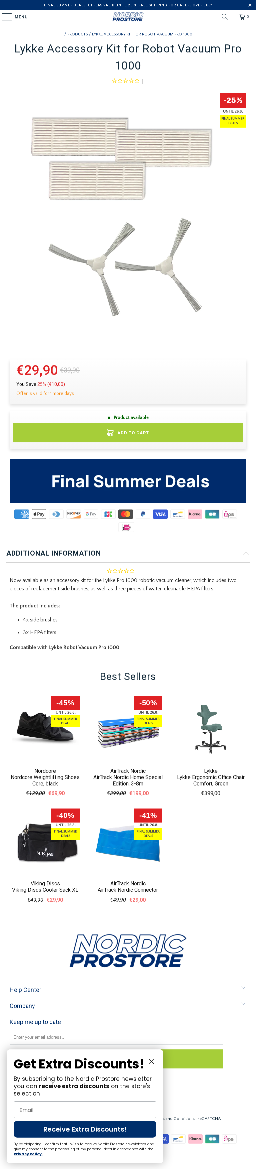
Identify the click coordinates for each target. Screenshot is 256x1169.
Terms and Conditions (174, 1118)
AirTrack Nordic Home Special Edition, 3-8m (128, 780)
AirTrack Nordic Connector (128, 890)
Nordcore (45, 771)
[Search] (224, 16)
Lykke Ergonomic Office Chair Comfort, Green (211, 780)
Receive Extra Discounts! (85, 1129)
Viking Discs (45, 883)
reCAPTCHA (209, 1118)
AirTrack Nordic (128, 771)
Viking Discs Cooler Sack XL (45, 890)
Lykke (211, 771)
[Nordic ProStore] (128, 16)
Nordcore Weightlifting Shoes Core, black (45, 780)
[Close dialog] (151, 1061)
